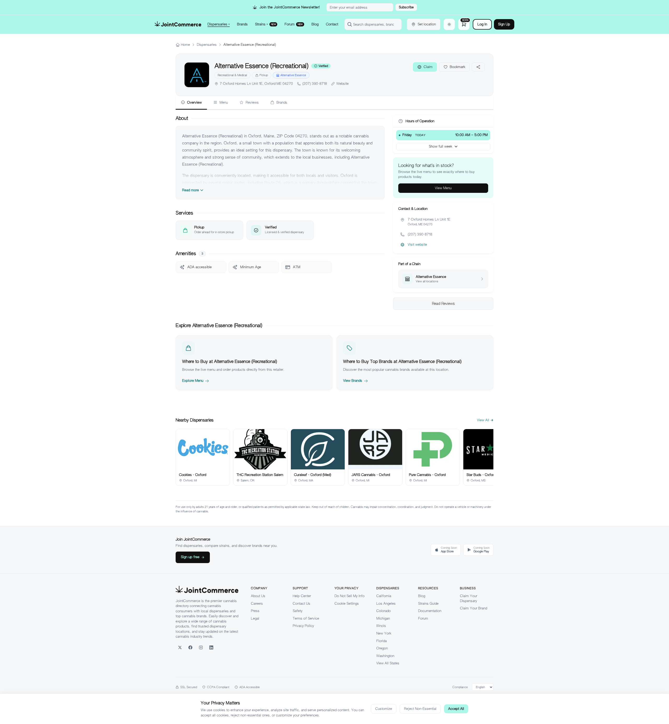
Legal (255, 618)
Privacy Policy (303, 626)
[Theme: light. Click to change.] (449, 24)
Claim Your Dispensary (468, 598)
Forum (423, 618)
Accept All (456, 709)
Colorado (383, 611)
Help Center (302, 596)
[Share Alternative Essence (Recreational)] (478, 67)
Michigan (383, 618)
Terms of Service (306, 618)
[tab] (191, 103)
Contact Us (301, 603)
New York (383, 633)
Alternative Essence (293, 75)
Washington (385, 656)
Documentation (429, 611)
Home (185, 45)
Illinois (381, 626)
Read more (190, 190)
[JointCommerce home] (178, 24)
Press (255, 611)
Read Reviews (443, 303)
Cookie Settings (346, 603)
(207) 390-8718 (314, 84)
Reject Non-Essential (420, 709)
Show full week (440, 146)
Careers (257, 603)
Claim (428, 67)
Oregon (382, 648)
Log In (482, 24)
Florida (381, 641)
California (383, 596)
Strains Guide (428, 603)
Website (342, 84)
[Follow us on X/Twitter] (180, 647)
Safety (297, 611)
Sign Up (504, 24)
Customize (383, 709)
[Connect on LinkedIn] (211, 647)
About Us (258, 596)
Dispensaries (207, 45)
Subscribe (406, 7)
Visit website (417, 244)
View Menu (443, 188)
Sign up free (190, 557)
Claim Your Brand (473, 608)
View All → (485, 420)
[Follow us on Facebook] (190, 647)
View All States (387, 663)
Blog (421, 596)
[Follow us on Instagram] (201, 647)
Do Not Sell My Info (349, 596)
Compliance (460, 687)
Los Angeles (386, 603)
